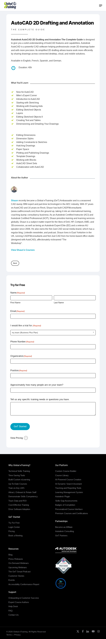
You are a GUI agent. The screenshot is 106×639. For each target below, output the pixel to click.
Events (11, 580)
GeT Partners (61, 535)
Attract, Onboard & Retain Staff (22, 492)
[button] (100, 5)
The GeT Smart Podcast (19, 571)
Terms (9, 635)
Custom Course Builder (65, 471)
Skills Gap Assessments (66, 501)
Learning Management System (69, 492)
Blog (10, 554)
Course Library (62, 475)
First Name (15, 302)
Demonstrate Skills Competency (23, 496)
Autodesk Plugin (62, 496)
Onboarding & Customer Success (23, 598)
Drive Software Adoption (19, 509)
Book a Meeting (15, 535)
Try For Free (14, 523)
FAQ (10, 610)
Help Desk (13, 606)
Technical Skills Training (19, 471)
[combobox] (53, 332)
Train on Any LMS (16, 488)
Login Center (14, 527)
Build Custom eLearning (19, 479)
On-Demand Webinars (18, 563)
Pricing (11, 531)
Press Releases (15, 559)
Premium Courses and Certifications (71, 513)
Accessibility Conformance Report (23, 584)
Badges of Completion (65, 505)
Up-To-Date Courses (17, 484)
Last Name (59, 302)
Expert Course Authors (18, 602)
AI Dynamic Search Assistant (68, 484)
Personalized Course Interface (69, 509)
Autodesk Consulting (64, 531)
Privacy (17, 635)
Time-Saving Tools (16, 475)
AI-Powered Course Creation (68, 479)
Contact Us (13, 615)
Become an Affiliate (63, 527)
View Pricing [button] (16, 438)
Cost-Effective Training (18, 505)
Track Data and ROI (17, 501)
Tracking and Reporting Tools (68, 488)
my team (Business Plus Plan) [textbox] (25, 332)
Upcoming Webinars (17, 567)
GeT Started (20, 426)
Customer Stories (16, 576)
